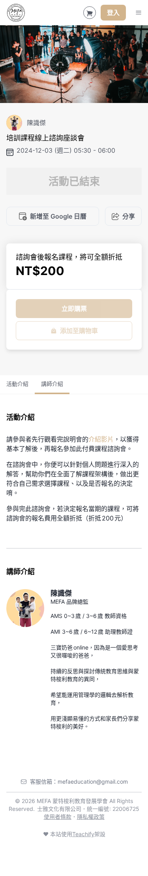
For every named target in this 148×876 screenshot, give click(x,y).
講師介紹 (52, 383)
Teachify (83, 834)
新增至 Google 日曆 (58, 216)
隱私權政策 (91, 816)
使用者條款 (57, 816)
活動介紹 (17, 383)
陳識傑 (61, 593)
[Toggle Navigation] (138, 13)
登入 (113, 13)
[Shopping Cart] (89, 12)
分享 (128, 216)
